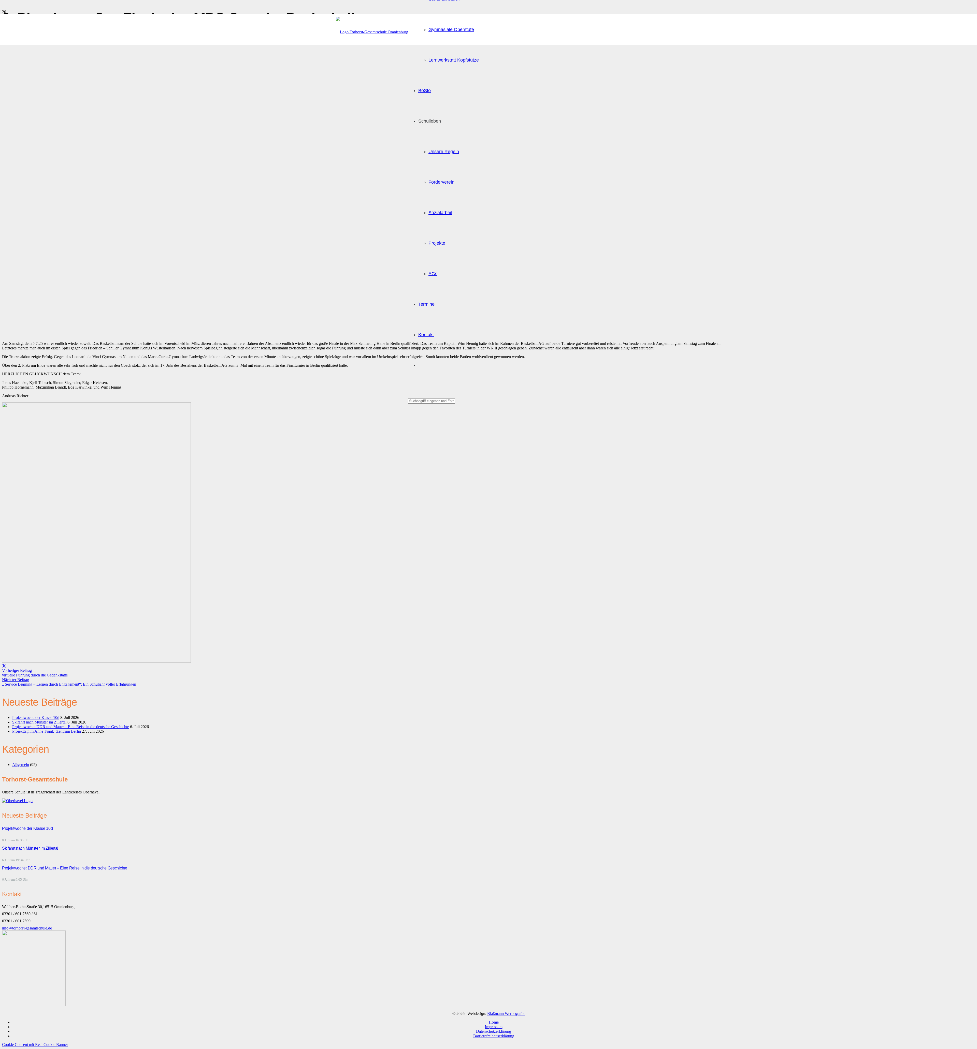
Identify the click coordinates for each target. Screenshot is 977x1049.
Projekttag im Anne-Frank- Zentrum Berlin (46, 731)
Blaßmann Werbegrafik (506, 1013)
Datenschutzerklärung (493, 1031)
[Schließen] (410, 432)
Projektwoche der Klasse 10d (35, 717)
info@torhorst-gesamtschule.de (27, 928)
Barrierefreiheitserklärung (493, 1036)
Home (494, 1022)
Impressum (493, 1027)
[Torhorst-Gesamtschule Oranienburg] (372, 32)
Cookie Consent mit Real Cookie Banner (35, 1044)
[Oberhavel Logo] (17, 801)
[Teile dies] (4, 666)
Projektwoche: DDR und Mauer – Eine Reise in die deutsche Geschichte (70, 727)
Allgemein (20, 764)
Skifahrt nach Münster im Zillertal (39, 722)
